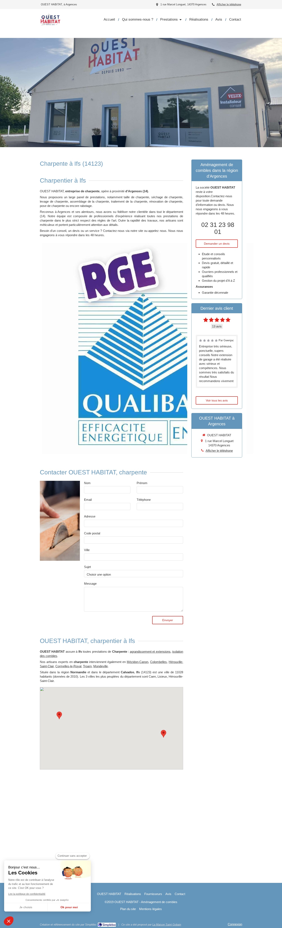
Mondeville (100, 666)
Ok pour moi (69, 907)
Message (90, 583)
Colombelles (158, 662)
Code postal (92, 533)
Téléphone (144, 499)
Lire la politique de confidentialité (26, 894)
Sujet (87, 567)
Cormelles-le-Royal (68, 666)
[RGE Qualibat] (147, 348)
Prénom (142, 483)
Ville (87, 550)
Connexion (235, 924)
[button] (9, 921)
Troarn (87, 666)
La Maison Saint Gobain (166, 924)
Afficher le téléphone (229, 4)
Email (88, 499)
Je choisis (25, 907)
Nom (87, 483)
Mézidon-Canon (137, 662)
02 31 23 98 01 (217, 228)
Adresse (89, 516)
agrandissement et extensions (150, 651)
